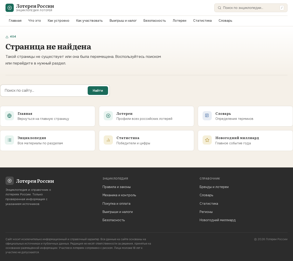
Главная (15, 21)
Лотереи (179, 21)
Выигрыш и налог (123, 21)
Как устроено (58, 21)
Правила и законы (117, 187)
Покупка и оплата (116, 204)
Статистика (202, 21)
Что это (34, 21)
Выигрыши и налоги (118, 212)
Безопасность (155, 21)
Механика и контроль (119, 195)
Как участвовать (89, 21)
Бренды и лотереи (214, 187)
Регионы (206, 212)
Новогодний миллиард (218, 220)
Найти (98, 91)
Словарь (225, 21)
